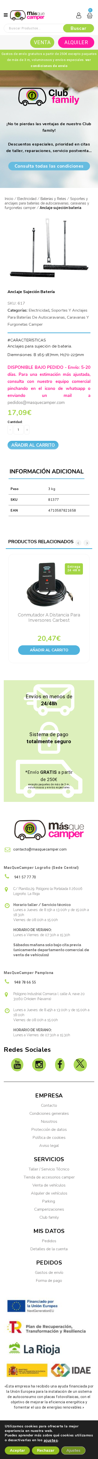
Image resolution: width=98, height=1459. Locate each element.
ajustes (51, 1440)
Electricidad (26, 199)
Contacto (49, 1105)
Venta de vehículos (49, 1185)
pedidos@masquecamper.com (36, 402)
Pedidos (49, 1241)
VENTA (42, 42)
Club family (49, 1217)
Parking (49, 1201)
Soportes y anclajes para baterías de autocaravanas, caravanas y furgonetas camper (47, 203)
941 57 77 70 (24, 877)
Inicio (9, 199)
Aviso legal (49, 1145)
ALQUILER (76, 42)
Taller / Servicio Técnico (49, 1169)
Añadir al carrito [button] (49, 650)
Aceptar (17, 1450)
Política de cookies (49, 1137)
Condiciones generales (49, 1113)
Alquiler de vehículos (49, 1193)
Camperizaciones (49, 1209)
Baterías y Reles (53, 199)
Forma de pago (49, 1280)
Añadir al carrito (33, 445)
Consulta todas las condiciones (49, 166)
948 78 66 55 (24, 982)
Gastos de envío (49, 1272)
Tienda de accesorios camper (49, 1177)
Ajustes (73, 1450)
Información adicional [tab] (47, 471)
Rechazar (45, 1450)
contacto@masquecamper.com (40, 849)
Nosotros (49, 1121)
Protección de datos (49, 1129)
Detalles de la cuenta (49, 1249)
